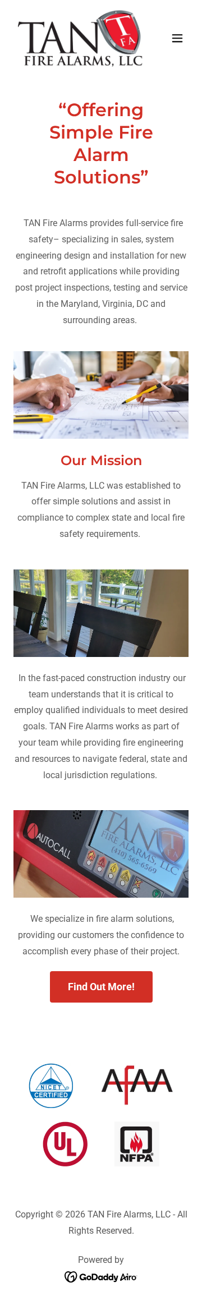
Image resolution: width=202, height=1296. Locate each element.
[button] (177, 38)
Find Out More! (101, 986)
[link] (74, 38)
